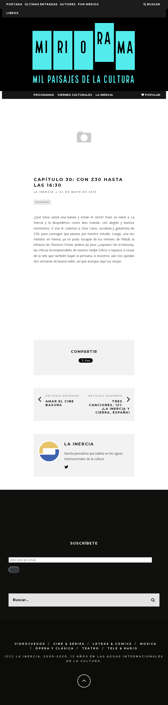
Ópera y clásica (54, 648)
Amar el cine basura (60, 403)
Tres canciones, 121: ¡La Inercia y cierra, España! (109, 406)
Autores (67, 4)
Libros (12, 13)
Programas (43, 95)
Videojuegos (30, 643)
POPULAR (152, 95)
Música (148, 643)
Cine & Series (69, 643)
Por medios (88, 4)
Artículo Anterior (62, 396)
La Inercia (104, 95)
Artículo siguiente (105, 396)
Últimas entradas (41, 4)
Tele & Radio (122, 648)
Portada (14, 4)
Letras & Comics (112, 643)
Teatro (90, 648)
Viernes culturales (75, 95)
